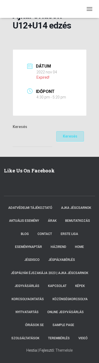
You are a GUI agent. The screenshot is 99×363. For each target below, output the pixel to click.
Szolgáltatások (25, 338)
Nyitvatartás (27, 312)
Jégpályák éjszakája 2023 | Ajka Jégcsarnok (49, 273)
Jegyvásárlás (27, 286)
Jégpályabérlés (61, 260)
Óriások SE (34, 325)
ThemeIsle (64, 350)
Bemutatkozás (77, 221)
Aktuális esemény (24, 221)
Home (79, 247)
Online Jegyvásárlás (65, 312)
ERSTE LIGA (69, 234)
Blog (25, 234)
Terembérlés (59, 338)
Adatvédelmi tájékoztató (30, 208)
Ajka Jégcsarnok (76, 208)
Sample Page (63, 325)
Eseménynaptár (28, 247)
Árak (52, 221)
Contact (44, 234)
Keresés (20, 127)
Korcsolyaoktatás (28, 299)
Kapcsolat (57, 286)
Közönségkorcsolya (70, 299)
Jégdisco (32, 260)
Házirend (58, 247)
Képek (80, 286)
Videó (83, 338)
